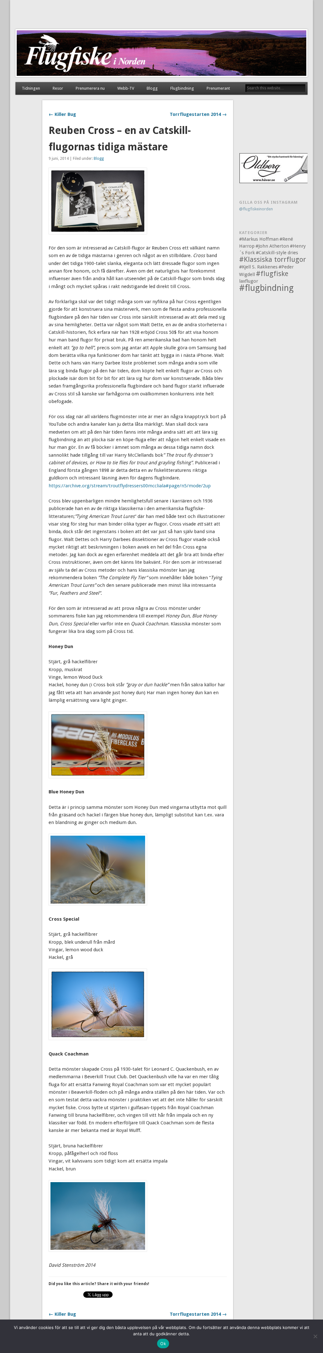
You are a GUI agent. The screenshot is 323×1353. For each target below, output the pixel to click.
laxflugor (248, 281)
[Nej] (315, 1336)
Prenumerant (218, 88)
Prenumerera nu (90, 88)
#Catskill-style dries (277, 253)
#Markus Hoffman (259, 239)
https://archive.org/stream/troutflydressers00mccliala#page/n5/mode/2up (130, 486)
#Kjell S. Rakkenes (258, 267)
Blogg (152, 88)
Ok (163, 1343)
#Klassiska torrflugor (272, 259)
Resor (58, 88)
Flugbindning (182, 88)
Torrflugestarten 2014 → (198, 114)
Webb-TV (125, 88)
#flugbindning (266, 288)
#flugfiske (272, 274)
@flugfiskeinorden (256, 209)
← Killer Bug (62, 114)
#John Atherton (272, 246)
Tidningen (31, 88)
